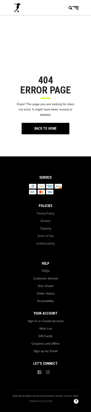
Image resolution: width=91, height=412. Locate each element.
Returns (46, 221)
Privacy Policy (45, 213)
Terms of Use (45, 236)
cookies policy (45, 243)
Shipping (45, 228)
